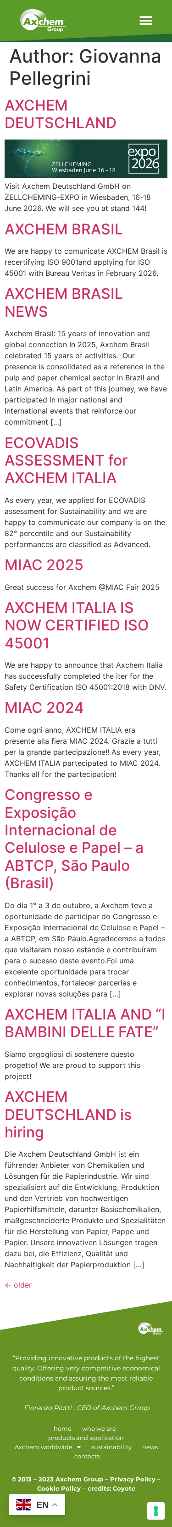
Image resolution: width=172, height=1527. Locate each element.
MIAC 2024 (44, 708)
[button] (145, 21)
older (18, 1284)
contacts (87, 1456)
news (150, 1447)
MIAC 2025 (44, 565)
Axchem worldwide (43, 1447)
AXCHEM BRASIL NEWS (64, 302)
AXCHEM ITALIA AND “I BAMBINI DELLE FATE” (85, 1023)
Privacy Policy (132, 1479)
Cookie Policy (59, 1488)
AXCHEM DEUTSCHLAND (61, 114)
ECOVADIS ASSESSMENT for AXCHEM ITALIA (66, 460)
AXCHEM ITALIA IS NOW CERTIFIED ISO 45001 (77, 625)
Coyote (124, 1488)
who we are (99, 1428)
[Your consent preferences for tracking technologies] (156, 1511)
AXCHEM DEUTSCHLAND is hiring (68, 1114)
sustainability (111, 1447)
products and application (86, 1437)
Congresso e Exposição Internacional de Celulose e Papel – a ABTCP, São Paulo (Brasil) (74, 839)
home (63, 1428)
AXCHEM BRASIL (64, 229)
